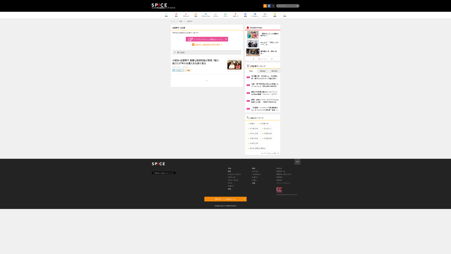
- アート (229, 183)
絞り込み (181, 52)
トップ (173, 21)
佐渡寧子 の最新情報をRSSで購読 (207, 44)
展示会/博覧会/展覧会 (258, 148)
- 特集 (253, 183)
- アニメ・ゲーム (232, 180)
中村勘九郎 (268, 133)
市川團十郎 (264, 123)
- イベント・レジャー (234, 174)
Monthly (274, 71)
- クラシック (231, 177)
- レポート (254, 177)
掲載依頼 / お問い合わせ (284, 174)
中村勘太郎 (268, 138)
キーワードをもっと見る (269, 153)
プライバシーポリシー (283, 183)
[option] (262, 43)
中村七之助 (254, 133)
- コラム (254, 180)
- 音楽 (229, 168)
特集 (180, 21)
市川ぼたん (268, 128)
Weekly (262, 71)
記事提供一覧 (280, 171)
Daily (251, 71)
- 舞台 (229, 171)
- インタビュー (256, 174)
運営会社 (279, 168)
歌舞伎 (252, 123)
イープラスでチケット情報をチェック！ (208, 39)
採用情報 (279, 177)
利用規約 (279, 180)
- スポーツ (230, 186)
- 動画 (253, 168)
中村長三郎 (254, 143)
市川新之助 (254, 128)
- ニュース (254, 171)
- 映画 (229, 189)
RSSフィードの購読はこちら (226, 199)
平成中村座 (254, 138)
